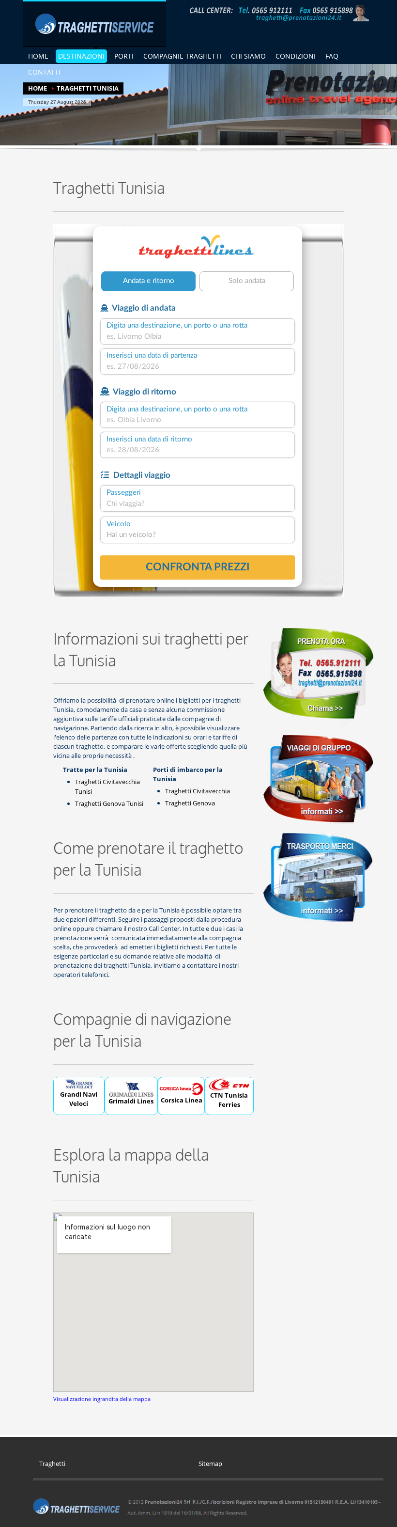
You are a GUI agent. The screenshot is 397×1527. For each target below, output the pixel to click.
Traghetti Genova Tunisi (109, 803)
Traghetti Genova (190, 803)
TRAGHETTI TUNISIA (88, 88)
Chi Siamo (248, 56)
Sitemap (210, 1463)
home (38, 56)
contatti (44, 72)
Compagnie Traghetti (182, 56)
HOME (37, 88)
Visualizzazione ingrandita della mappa (102, 1398)
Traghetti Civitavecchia (197, 791)
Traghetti (52, 1463)
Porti (124, 56)
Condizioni (295, 56)
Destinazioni (81, 56)
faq (331, 56)
